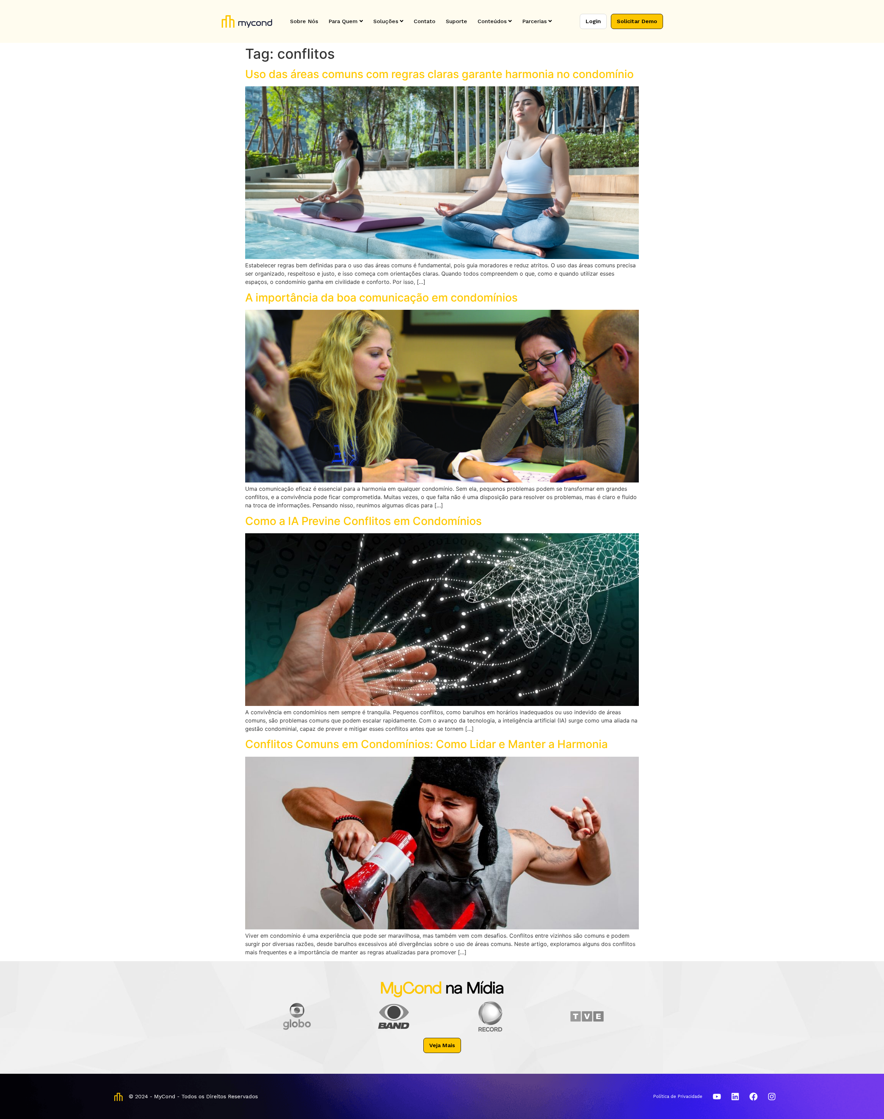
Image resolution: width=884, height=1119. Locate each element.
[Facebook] (753, 1096)
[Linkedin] (735, 1096)
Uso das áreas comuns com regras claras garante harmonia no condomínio (439, 74)
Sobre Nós (304, 21)
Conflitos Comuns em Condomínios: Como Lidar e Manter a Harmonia (426, 744)
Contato (424, 21)
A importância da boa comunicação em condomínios (381, 297)
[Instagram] (771, 1096)
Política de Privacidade (677, 1096)
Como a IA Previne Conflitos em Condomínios (363, 521)
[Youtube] (717, 1096)
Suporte (456, 21)
